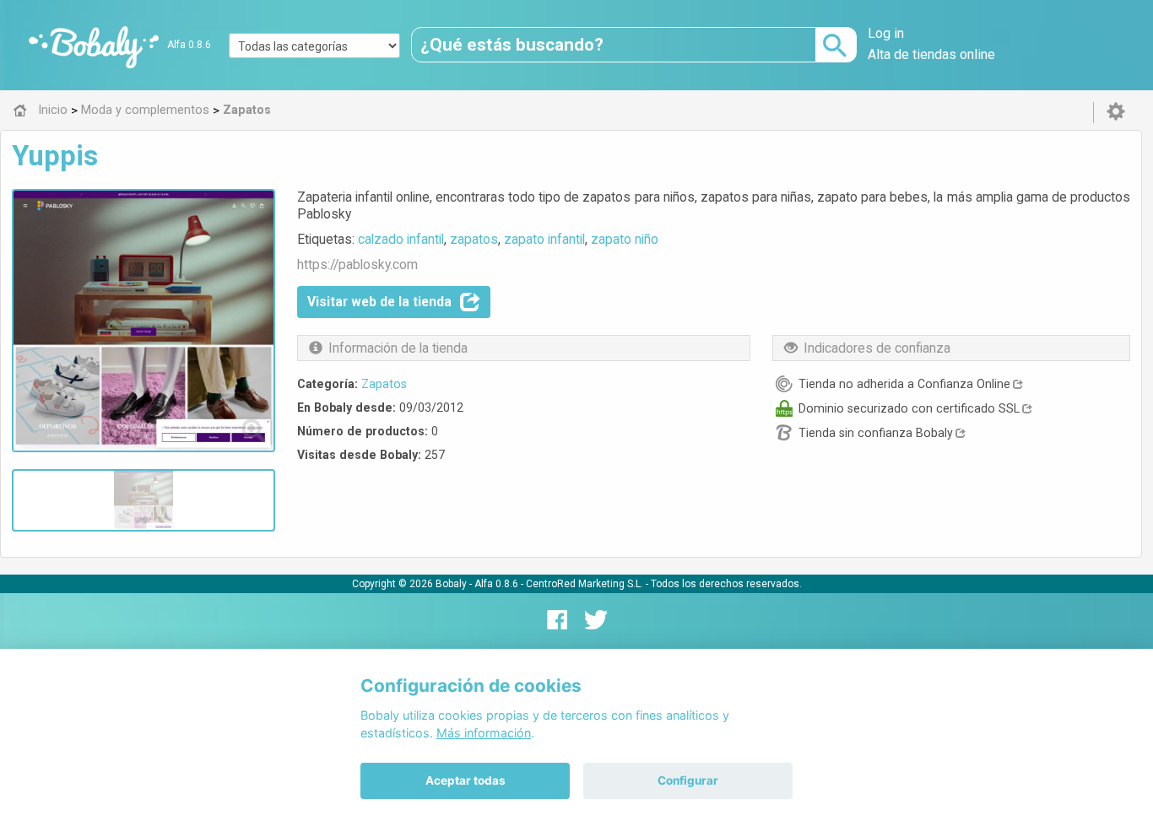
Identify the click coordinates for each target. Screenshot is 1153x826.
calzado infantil (401, 239)
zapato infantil (544, 239)
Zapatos (384, 384)
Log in (886, 33)
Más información (483, 733)
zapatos (474, 239)
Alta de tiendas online (931, 54)
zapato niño (624, 239)
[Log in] (1116, 112)
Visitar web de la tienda (379, 302)
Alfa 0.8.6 (189, 45)
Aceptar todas (465, 780)
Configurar (688, 780)
